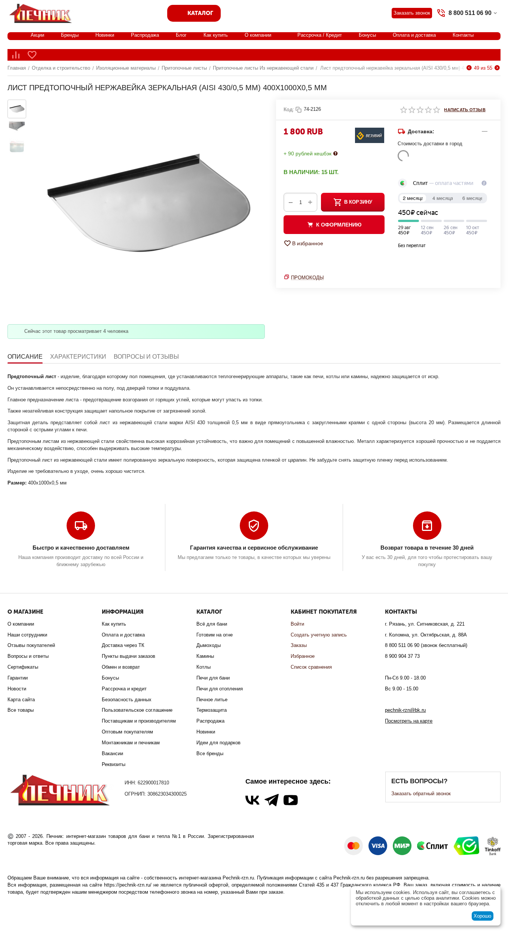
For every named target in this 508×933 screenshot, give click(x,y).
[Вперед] (497, 68)
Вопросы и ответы (28, 656)
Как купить (215, 35)
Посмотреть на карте (408, 721)
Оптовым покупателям (127, 732)
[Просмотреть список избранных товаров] (32, 55)
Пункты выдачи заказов (128, 656)
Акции (37, 35)
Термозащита (211, 710)
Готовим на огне (214, 635)
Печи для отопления (219, 689)
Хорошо (482, 916)
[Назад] (469, 68)
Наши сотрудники (27, 635)
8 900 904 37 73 (402, 656)
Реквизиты (113, 764)
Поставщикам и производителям (139, 721)
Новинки (104, 35)
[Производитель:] (370, 135)
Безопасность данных (127, 699)
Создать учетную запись (319, 635)
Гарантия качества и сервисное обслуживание (254, 547)
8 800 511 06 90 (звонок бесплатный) (426, 645)
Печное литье (211, 699)
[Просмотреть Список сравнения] (15, 55)
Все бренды (209, 753)
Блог (181, 35)
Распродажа (145, 35)
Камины (205, 656)
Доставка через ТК (123, 645)
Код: (289, 109)
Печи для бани (213, 678)
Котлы (203, 667)
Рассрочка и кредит (124, 689)
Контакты (463, 35)
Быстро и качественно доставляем (81, 547)
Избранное (303, 656)
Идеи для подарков (218, 742)
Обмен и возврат (121, 667)
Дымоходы (208, 645)
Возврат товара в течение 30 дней (427, 547)
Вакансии (112, 753)
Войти (297, 624)
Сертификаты (22, 667)
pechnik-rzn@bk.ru (405, 710)
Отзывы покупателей (31, 645)
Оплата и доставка (414, 35)
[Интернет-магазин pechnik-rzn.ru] (41, 12)
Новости (16, 689)
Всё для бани (211, 624)
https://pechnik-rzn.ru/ (128, 885)
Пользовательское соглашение (137, 710)
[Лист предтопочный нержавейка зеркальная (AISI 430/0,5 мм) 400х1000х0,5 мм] (147, 206)
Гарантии (17, 678)
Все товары (20, 710)
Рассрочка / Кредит (319, 35)
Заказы (299, 645)
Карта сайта (21, 699)
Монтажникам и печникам (131, 742)
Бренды (70, 35)
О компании (258, 35)
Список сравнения (311, 667)
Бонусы (367, 35)
